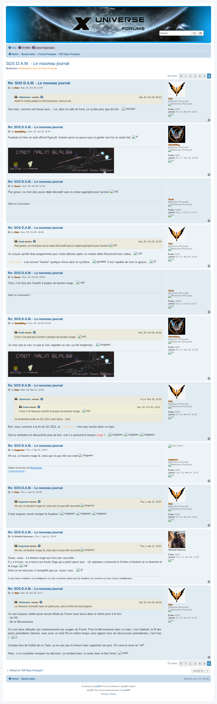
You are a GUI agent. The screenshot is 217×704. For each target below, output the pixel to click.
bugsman (23, 501)
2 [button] (190, 76)
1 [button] (185, 76)
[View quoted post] (42, 97)
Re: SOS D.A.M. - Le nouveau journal (39, 83)
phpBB (97, 686)
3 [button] (195, 76)
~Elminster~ (25, 97)
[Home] (108, 24)
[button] (181, 76)
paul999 (126, 690)
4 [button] (199, 76)
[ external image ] (17, 471)
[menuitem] (12, 47)
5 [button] (204, 76)
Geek (21, 241)
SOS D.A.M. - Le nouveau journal (37, 63)
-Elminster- (24, 602)
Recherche (36, 468)
